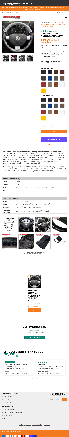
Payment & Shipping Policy (10, 409)
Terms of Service (7, 396)
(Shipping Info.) (48, 62)
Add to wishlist (53, 139)
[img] (35, 354)
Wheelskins (45, 46)
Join (64, 399)
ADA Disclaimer (6, 402)
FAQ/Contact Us (7, 415)
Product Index (37, 425)
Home (43, 22)
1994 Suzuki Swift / (48, 167)
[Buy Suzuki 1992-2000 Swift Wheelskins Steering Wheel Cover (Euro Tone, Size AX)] (34, 281)
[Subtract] (43, 126)
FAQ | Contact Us (6, 12)
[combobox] (34, 12)
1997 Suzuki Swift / (28, 169)
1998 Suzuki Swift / (41, 169)
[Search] (54, 12)
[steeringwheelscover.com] (11, 17)
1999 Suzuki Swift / (55, 169)
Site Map (47, 425)
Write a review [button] (34, 337)
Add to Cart (54, 132)
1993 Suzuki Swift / (34, 167)
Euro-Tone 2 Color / (20, 171)
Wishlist (4, 418)
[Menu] (66, 17)
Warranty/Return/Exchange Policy (12, 412)
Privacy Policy (6, 399)
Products (49, 22)
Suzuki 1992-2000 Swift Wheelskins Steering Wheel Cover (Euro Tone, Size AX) (34, 294)
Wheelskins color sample (40, 204)
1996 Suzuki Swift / (14, 169)
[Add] (52, 126)
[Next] (32, 37)
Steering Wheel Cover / (36, 171)
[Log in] (66, 12)
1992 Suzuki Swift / (21, 167)
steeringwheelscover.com (9, 432)
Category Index (25, 425)
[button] (45, 31)
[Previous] (3, 37)
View (34, 310)
